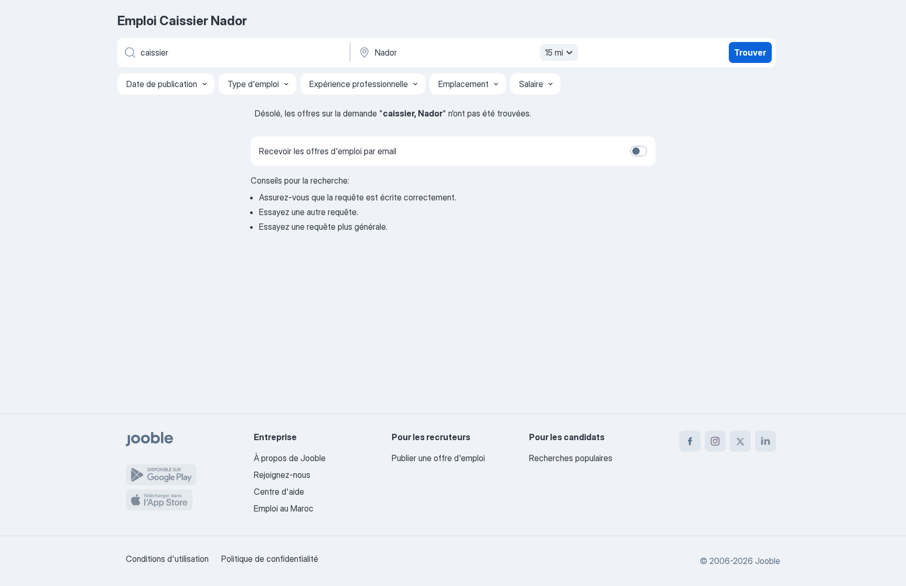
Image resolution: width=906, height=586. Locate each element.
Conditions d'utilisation (167, 558)
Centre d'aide (279, 491)
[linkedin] (765, 441)
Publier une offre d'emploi (438, 458)
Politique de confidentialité (269, 558)
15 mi (554, 52)
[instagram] (715, 441)
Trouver (750, 52)
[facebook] (690, 441)
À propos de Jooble (290, 458)
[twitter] (740, 441)
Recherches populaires (570, 458)
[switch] (638, 151)
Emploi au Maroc (284, 508)
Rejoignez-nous (282, 475)
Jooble (767, 561)
